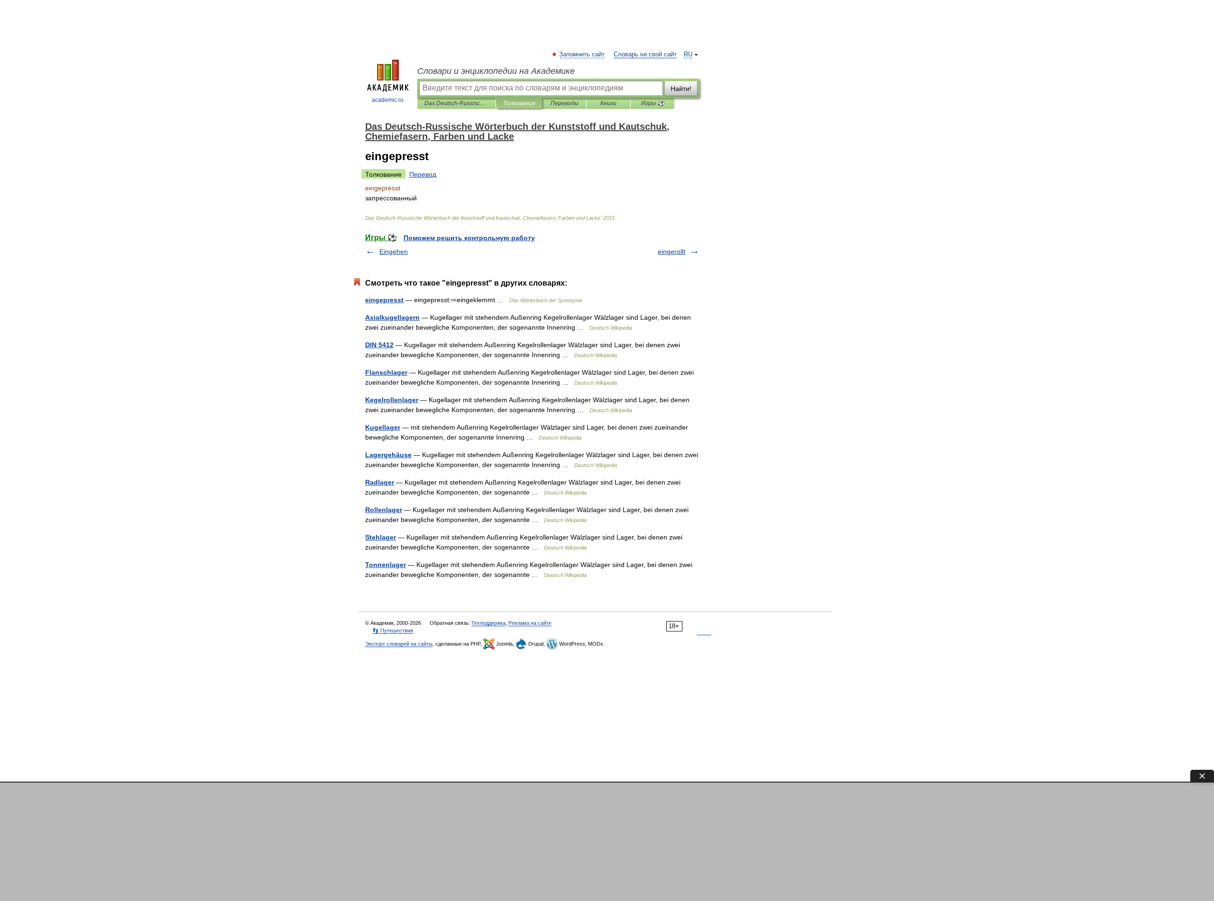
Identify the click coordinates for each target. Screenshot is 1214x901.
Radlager (379, 482)
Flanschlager (386, 372)
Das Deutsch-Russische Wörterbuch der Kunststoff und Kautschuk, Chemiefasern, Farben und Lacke (456, 103)
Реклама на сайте (530, 623)
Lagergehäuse (388, 455)
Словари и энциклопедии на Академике (496, 71)
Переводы (565, 103)
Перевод (422, 174)
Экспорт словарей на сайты (398, 644)
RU (688, 54)
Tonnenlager (385, 564)
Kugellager (382, 427)
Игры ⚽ (652, 103)
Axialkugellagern (392, 317)
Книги (608, 103)
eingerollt (671, 251)
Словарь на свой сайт (645, 54)
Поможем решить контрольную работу (469, 238)
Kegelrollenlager (391, 400)
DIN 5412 (379, 345)
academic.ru (388, 100)
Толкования (519, 103)
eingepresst (384, 300)
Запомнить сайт (582, 54)
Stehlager (380, 537)
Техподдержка (488, 623)
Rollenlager (383, 510)
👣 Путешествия (392, 630)
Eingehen (393, 251)
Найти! (681, 88)
